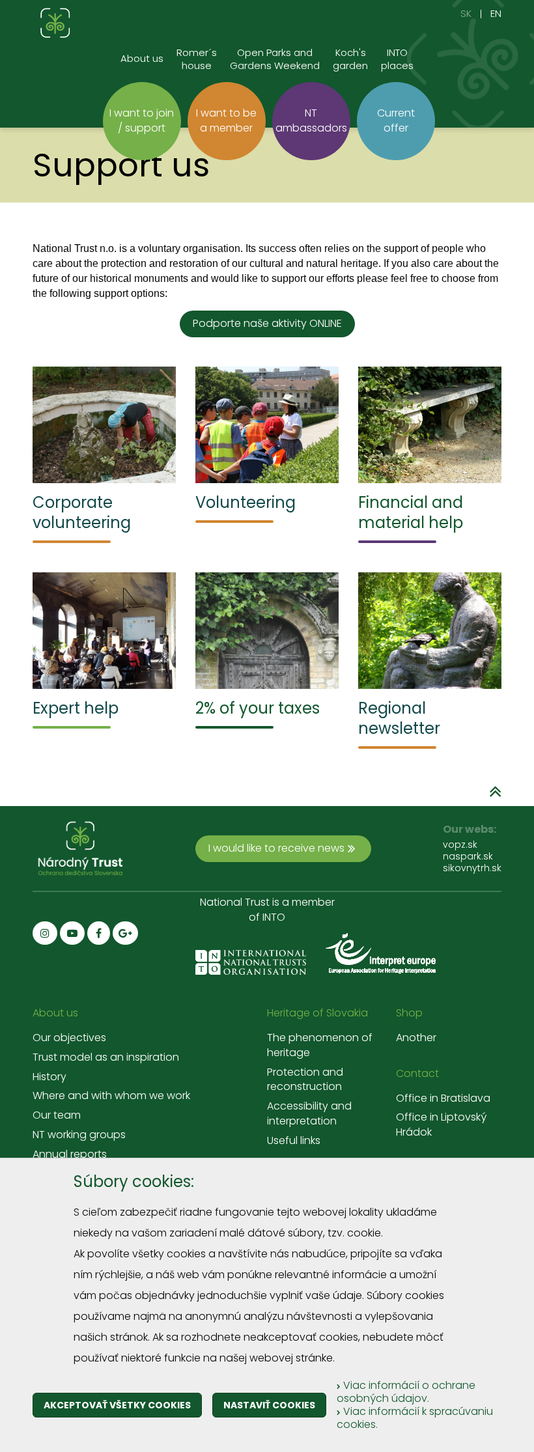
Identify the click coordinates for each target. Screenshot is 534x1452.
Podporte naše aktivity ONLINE (267, 323)
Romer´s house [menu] (196, 59)
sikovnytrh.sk (472, 867)
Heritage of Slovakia (317, 1013)
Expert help (76, 708)
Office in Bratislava (443, 1098)
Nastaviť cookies (269, 1405)
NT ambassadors (311, 120)
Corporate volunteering (82, 512)
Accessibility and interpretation (309, 1113)
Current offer (396, 120)
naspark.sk (468, 856)
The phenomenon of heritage (319, 1045)
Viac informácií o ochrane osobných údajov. (406, 1392)
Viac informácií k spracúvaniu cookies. (415, 1418)
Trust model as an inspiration (106, 1057)
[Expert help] (104, 630)
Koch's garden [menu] (350, 59)
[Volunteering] (267, 425)
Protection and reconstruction (305, 1080)
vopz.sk (460, 844)
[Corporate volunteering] (104, 425)
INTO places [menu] (397, 59)
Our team (57, 1115)
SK (465, 13)
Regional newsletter (399, 718)
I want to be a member (226, 120)
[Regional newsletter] (429, 630)
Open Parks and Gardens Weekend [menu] (275, 59)
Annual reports (70, 1154)
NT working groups (79, 1135)
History (49, 1077)
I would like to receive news (276, 848)
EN (495, 13)
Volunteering (245, 502)
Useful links (293, 1141)
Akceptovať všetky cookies (117, 1405)
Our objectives (69, 1038)
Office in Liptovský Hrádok (441, 1124)
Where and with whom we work (111, 1096)
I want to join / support (141, 120)
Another (416, 1038)
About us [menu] (141, 58)
